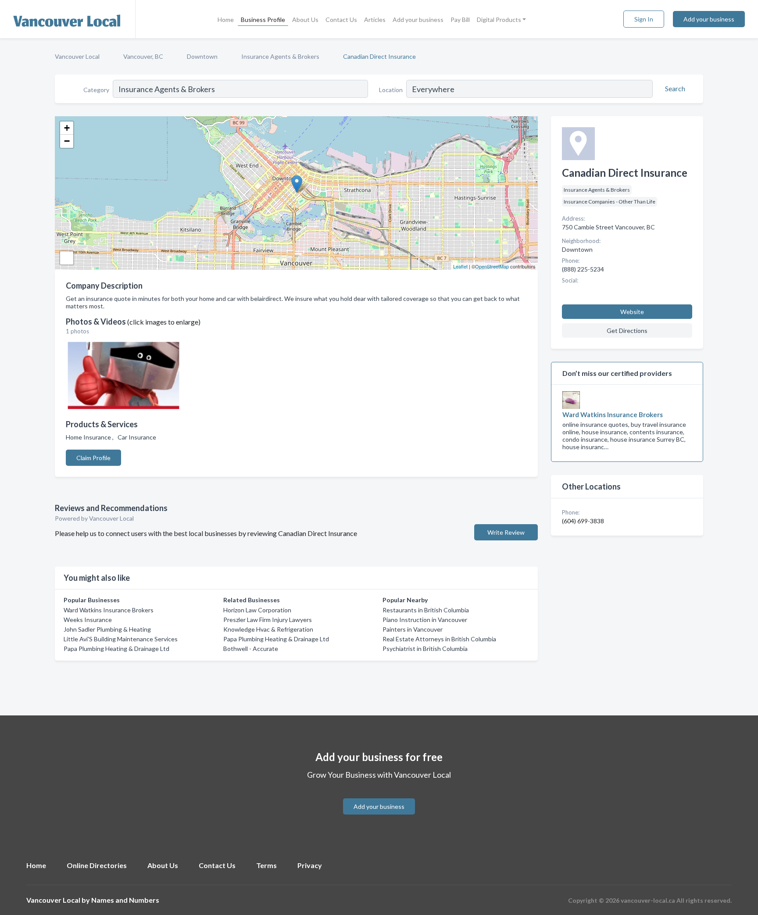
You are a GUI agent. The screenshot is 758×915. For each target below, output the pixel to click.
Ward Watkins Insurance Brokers (109, 610)
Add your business (418, 19)
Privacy (309, 865)
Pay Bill (460, 19)
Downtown (202, 56)
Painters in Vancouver (413, 629)
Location (391, 89)
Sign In (643, 19)
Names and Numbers (125, 900)
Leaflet (460, 266)
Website (632, 311)
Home (226, 19)
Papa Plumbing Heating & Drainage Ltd (116, 648)
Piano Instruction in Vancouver (425, 619)
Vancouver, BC (143, 56)
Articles (375, 19)
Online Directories (97, 865)
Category (96, 89)
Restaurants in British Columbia (426, 610)
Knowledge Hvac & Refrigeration (268, 629)
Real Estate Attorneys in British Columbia (439, 639)
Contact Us (341, 19)
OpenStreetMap (492, 266)
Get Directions (627, 330)
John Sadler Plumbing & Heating (107, 629)
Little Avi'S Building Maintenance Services (121, 639)
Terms (266, 865)
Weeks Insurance (88, 619)
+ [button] (67, 127)
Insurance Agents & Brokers (280, 56)
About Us (305, 19)
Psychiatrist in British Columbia (425, 648)
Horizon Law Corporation (257, 610)
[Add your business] (379, 796)
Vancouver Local (77, 56)
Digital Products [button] (499, 19)
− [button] (67, 141)
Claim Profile (93, 457)
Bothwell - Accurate (250, 648)
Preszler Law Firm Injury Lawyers (267, 619)
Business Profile (263, 19)
